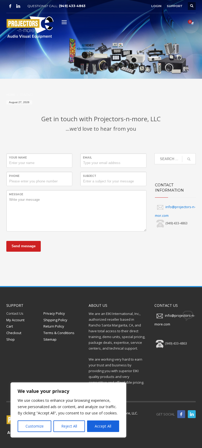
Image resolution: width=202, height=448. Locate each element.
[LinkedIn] (18, 6)
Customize (35, 426)
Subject (89, 176)
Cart (9, 326)
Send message (24, 246)
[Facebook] (10, 6)
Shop (10, 339)
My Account (15, 320)
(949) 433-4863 (72, 6)
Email (87, 157)
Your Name (18, 157)
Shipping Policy (55, 320)
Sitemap (50, 339)
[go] (189, 159)
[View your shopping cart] (192, 23)
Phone (14, 176)
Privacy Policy (54, 313)
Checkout (13, 332)
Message (16, 194)
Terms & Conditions (58, 332)
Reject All (69, 426)
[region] (68, 410)
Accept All (103, 426)
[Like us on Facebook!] (181, 414)
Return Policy (53, 326)
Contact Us (14, 313)
